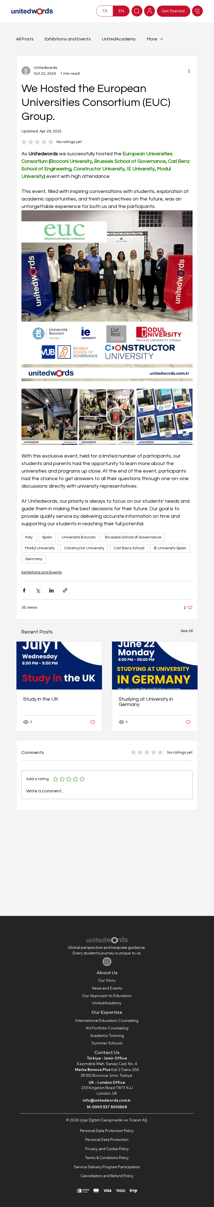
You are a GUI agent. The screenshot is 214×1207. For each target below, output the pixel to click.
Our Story (107, 980)
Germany (33, 559)
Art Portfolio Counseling (107, 1028)
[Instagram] (107, 961)
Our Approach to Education (107, 995)
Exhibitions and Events (68, 39)
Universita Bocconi (79, 537)
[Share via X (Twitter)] (37, 590)
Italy (29, 537)
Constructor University (84, 548)
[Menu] (197, 11)
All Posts (25, 39)
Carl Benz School (129, 548)
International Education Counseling (107, 1020)
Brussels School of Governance (133, 537)
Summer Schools (106, 1043)
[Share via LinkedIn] (51, 590)
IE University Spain (170, 548)
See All (187, 631)
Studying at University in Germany (146, 701)
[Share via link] (65, 590)
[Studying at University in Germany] (155, 666)
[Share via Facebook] (24, 590)
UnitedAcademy (119, 39)
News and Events (107, 988)
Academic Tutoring (107, 1035)
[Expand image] (49, 417)
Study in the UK (40, 699)
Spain (47, 537)
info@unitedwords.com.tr (107, 1100)
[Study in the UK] (59, 666)
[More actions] (189, 70)
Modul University (40, 548)
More (152, 39)
